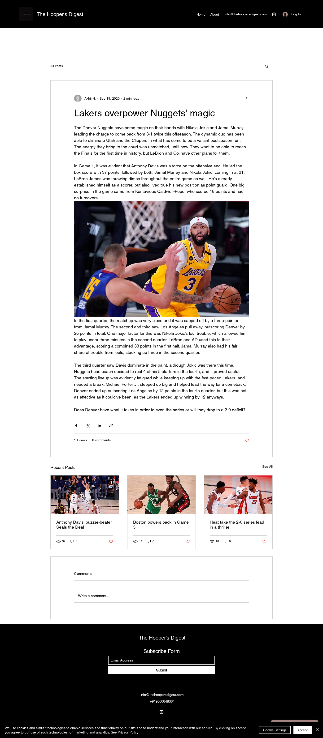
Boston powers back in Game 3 (161, 525)
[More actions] (246, 98)
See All (267, 466)
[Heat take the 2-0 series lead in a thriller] (238, 494)
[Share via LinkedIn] (99, 425)
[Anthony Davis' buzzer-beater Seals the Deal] (85, 494)
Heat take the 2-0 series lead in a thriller (237, 525)
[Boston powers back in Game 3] (161, 494)
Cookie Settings (275, 730)
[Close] (317, 730)
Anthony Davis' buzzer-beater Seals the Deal (84, 525)
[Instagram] (274, 14)
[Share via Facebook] (76, 425)
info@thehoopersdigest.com (246, 14)
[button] (266, 66)
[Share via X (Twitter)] (88, 425)
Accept (302, 730)
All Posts (56, 66)
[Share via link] (111, 425)
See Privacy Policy (124, 732)
